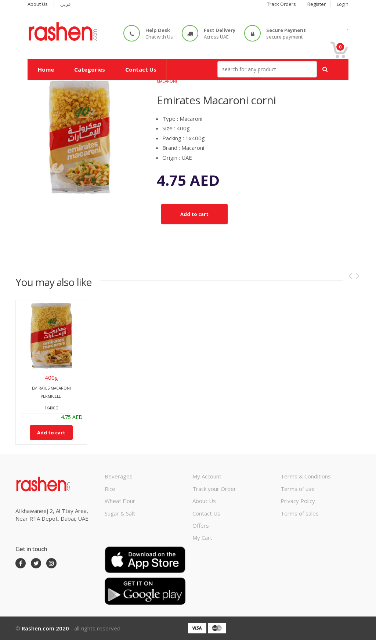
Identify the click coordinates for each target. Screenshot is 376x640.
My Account (206, 476)
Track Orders (281, 4)
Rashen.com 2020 (45, 628)
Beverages (119, 476)
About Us (38, 4)
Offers (200, 525)
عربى (65, 4)
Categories (89, 69)
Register (316, 4)
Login (342, 4)
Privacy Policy (298, 501)
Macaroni (167, 81)
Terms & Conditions (306, 476)
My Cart (202, 537)
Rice (110, 488)
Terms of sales (300, 513)
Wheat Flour (120, 501)
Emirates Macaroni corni (216, 100)
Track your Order (214, 488)
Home (46, 69)
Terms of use (298, 488)
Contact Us (140, 69)
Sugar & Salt (120, 513)
